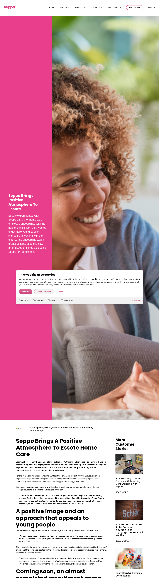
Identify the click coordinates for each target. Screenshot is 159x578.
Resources (95, 7)
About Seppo (113, 7)
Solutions (79, 7)
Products (63, 7)
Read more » (122, 492)
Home (51, 7)
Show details (136, 300)
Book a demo (134, 7)
